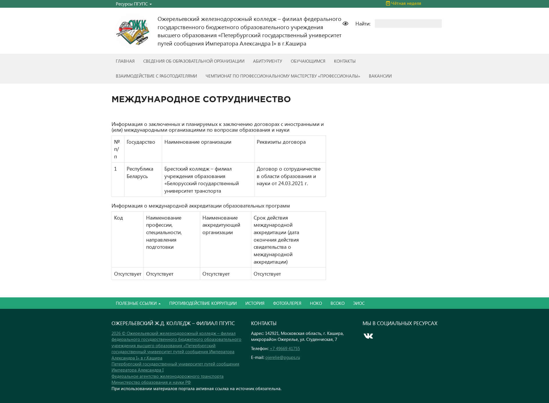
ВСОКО (338, 303)
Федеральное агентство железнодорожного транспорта (168, 376)
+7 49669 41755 (285, 348)
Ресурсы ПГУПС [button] (132, 4)
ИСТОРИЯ (254, 303)
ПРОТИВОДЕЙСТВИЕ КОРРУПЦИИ (203, 303)
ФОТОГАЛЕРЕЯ (287, 303)
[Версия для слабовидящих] (348, 22)
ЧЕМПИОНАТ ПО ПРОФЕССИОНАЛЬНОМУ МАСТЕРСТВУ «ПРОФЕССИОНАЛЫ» (283, 76)
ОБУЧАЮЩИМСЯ (308, 61)
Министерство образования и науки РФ (151, 382)
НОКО (316, 303)
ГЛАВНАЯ (125, 61)
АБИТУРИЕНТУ (267, 61)
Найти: (363, 23)
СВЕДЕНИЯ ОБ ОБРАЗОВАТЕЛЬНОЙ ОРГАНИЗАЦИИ (193, 61)
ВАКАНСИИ (380, 76)
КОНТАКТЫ (345, 61)
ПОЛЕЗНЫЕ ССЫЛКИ (137, 303)
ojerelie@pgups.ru (282, 357)
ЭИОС (359, 303)
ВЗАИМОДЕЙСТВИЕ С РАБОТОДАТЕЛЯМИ (156, 76)
